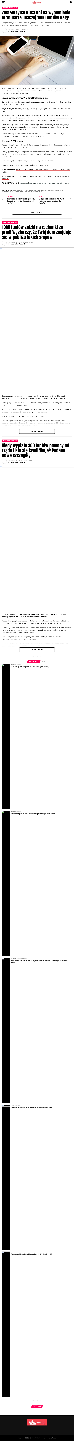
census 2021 (18, 190)
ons (25, 192)
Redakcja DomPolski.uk (17, 31)
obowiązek (19, 192)
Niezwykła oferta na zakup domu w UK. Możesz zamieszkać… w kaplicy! (45, 183)
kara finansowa (8, 192)
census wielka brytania (32, 190)
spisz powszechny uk (36, 192)
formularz (59, 190)
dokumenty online (47, 190)
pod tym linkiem (42, 165)
